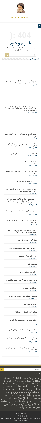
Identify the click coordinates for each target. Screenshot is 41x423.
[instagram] (18, 416)
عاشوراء (37, 392)
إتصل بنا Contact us (22, 381)
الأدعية (14, 381)
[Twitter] (24, 416)
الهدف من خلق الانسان (29, 304)
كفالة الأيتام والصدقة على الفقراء (26, 240)
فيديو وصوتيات (14, 392)
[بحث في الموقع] (7, 55)
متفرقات (12, 398)
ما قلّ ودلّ (23, 398)
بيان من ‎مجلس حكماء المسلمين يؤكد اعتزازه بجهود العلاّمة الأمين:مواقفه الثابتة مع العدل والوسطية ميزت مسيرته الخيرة (21, 108)
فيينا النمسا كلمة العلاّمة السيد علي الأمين (24, 153)
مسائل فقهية (12, 402)
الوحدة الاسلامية (33, 383)
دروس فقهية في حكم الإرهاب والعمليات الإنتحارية (21, 280)
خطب (31, 386)
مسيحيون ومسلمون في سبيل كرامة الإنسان (23, 296)
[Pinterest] (22, 416)
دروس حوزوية (11, 386)
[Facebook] (26, 416)
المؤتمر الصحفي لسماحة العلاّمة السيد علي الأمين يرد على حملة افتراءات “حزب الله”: (21, 82)
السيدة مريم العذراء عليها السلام (27, 181)
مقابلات (36, 404)
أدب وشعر (7, 378)
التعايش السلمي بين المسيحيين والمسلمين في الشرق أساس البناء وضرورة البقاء (22, 231)
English (16, 378)
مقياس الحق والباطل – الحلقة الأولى (25, 312)
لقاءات (28, 395)
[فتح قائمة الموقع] (38, 5)
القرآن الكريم (6, 381)
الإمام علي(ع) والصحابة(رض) (28, 272)
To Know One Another (30, 378)
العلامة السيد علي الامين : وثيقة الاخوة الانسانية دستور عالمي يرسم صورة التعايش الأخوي (22, 144)
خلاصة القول (22, 386)
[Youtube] (20, 416)
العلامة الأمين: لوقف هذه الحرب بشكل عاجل (23, 330)
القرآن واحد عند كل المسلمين (27, 256)
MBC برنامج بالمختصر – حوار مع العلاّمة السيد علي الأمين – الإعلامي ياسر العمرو (21, 190)
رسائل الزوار (17, 389)
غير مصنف (27, 392)
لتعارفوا (36, 395)
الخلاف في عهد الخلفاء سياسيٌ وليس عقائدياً (23, 248)
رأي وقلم (28, 389)
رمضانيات (7, 389)
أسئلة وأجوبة (34, 380)
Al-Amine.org (22, 413)
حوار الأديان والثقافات (30, 288)
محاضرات (21, 401)
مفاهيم (4, 401)
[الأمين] (20, 7)
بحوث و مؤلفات (18, 383)
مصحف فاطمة (32, 264)
